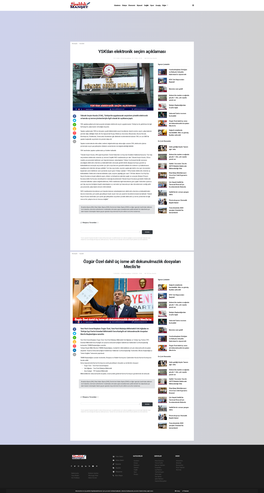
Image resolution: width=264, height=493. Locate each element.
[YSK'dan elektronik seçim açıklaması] (113, 87)
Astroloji (178, 470)
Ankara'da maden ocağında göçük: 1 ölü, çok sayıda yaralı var (179, 97)
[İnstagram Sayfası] (79, 466)
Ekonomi (131, 5)
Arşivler (118, 468)
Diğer (164, 5)
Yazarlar (118, 464)
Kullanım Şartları (93, 473)
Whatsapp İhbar (93, 475)
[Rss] (90, 466)
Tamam (186, 491)
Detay (178, 491)
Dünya (124, 5)
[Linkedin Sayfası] (86, 466)
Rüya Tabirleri (180, 467)
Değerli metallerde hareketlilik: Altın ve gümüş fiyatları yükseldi (179, 132)
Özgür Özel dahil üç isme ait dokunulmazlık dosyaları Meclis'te (179, 123)
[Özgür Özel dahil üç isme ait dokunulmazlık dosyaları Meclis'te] (113, 301)
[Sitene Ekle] (97, 466)
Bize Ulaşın (119, 475)
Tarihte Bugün (159, 472)
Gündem (117, 5)
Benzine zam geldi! (176, 89)
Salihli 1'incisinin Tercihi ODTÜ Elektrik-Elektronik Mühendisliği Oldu (178, 166)
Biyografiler (179, 465)
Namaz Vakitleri (160, 465)
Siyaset (140, 5)
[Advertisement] (132, 26)
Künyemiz (118, 472)
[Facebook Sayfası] (72, 466)
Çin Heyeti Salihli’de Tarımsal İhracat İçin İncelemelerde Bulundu (177, 184)
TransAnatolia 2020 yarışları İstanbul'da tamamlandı (176, 210)
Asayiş (158, 5)
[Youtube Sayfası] (82, 466)
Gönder (147, 232)
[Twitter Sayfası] (75, 466)
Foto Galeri (119, 456)
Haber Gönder (92, 478)
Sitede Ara (179, 461)
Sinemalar (158, 474)
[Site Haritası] (93, 466)
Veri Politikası (75, 478)
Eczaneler (158, 467)
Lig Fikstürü (158, 470)
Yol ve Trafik (159, 463)
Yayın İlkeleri (75, 475)
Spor (152, 5)
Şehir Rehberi (159, 479)
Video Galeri (119, 460)
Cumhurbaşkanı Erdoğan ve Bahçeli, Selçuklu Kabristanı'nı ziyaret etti (178, 72)
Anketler (178, 463)
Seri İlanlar (158, 476)
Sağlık (146, 5)
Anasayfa (75, 43)
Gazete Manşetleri (161, 481)
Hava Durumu (159, 461)
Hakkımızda (75, 473)
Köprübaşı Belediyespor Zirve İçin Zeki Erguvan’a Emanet (178, 175)
